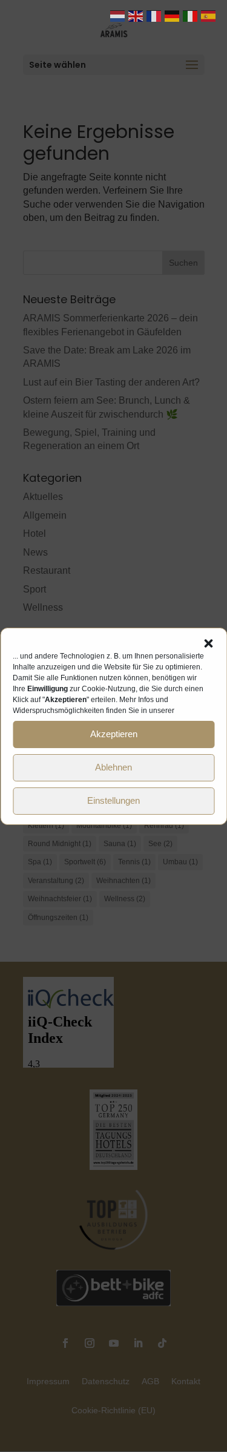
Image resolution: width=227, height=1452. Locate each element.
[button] (208, 643)
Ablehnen (113, 767)
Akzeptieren (113, 734)
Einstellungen (113, 800)
